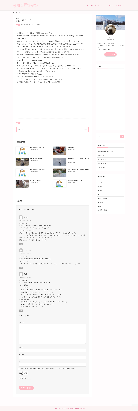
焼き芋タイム (102, 155)
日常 (101, 190)
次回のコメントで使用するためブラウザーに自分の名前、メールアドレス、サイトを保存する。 (49, 369)
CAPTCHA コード (24, 378)
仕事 (101, 182)
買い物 (101, 202)
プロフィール (110, 54)
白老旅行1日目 (102, 167)
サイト (21, 362)
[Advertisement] (52, 102)
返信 (21, 244)
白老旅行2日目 (102, 163)
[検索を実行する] (122, 136)
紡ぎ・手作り (103, 198)
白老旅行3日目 (102, 159)
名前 (21, 347)
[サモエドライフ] (25, 5)
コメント (22, 322)
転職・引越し (103, 210)
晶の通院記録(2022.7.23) (105, 151)
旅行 (101, 186)
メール (21, 354)
